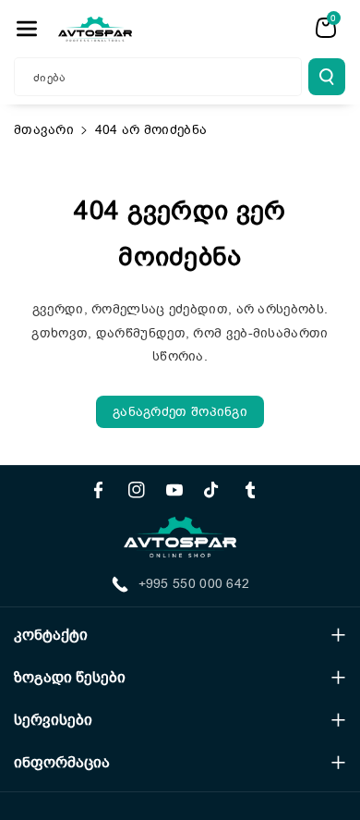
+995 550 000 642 (194, 584)
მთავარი (44, 130)
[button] (26, 28)
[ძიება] (326, 76)
